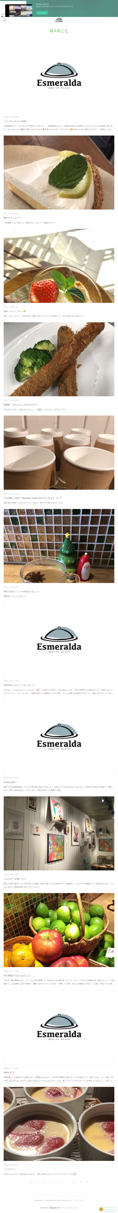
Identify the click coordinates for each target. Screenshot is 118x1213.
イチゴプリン (10, 1169)
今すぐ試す (42, 13)
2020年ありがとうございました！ (20, 684)
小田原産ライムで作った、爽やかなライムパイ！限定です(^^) (29, 222)
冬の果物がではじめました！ (18, 975)
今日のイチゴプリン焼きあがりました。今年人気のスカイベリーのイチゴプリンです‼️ (40, 1174)
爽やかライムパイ (12, 217)
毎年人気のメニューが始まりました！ (22, 591)
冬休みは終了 (10, 782)
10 (87, 1181)
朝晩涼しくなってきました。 (16, 596)
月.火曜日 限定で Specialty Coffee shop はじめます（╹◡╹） (33, 497)
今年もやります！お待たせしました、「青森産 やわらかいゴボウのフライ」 (36, 409)
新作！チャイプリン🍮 (15, 311)
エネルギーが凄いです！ (15, 878)
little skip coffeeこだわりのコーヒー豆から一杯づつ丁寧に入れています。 (34, 502)
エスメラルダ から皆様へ (16, 121)
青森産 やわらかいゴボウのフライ (21, 404)
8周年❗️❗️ (9, 1072)
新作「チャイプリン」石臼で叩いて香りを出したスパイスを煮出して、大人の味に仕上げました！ (44, 316)
